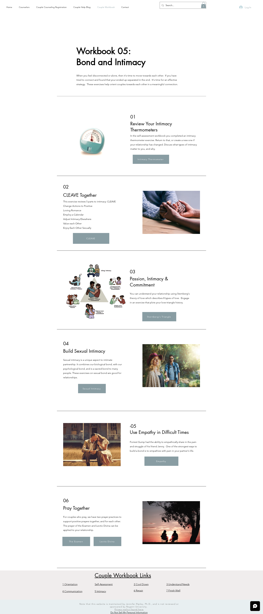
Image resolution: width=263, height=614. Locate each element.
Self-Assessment (104, 584)
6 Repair (138, 590)
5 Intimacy (100, 591)
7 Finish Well (173, 590)
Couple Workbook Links (123, 575)
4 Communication (72, 591)
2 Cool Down (141, 584)
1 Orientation (69, 584)
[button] (203, 5)
